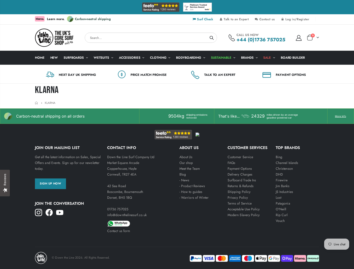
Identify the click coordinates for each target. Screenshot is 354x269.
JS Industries (284, 191)
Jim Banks (282, 186)
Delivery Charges (240, 174)
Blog (182, 174)
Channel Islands (287, 162)
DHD (279, 174)
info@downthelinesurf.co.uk (127, 214)
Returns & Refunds (241, 186)
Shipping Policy (239, 191)
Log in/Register (296, 19)
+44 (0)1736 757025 (260, 39)
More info (340, 116)
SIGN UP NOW (50, 183)
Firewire (282, 180)
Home (37, 103)
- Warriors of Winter (194, 197)
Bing (279, 157)
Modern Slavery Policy (244, 214)
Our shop (186, 162)
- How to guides (190, 191)
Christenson (284, 168)
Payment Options (240, 168)
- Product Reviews (192, 186)
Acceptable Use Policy (244, 209)
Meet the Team (189, 168)
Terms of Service (240, 203)
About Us (186, 157)
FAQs (231, 162)
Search (212, 37)
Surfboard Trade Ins (242, 180)
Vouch (280, 220)
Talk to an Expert (236, 19)
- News (184, 180)
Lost (278, 197)
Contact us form (118, 230)
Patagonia (283, 203)
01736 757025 (117, 209)
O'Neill (281, 209)
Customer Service (240, 157)
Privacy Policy (238, 197)
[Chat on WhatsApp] (141, 223)
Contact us (266, 19)
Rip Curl (282, 214)
